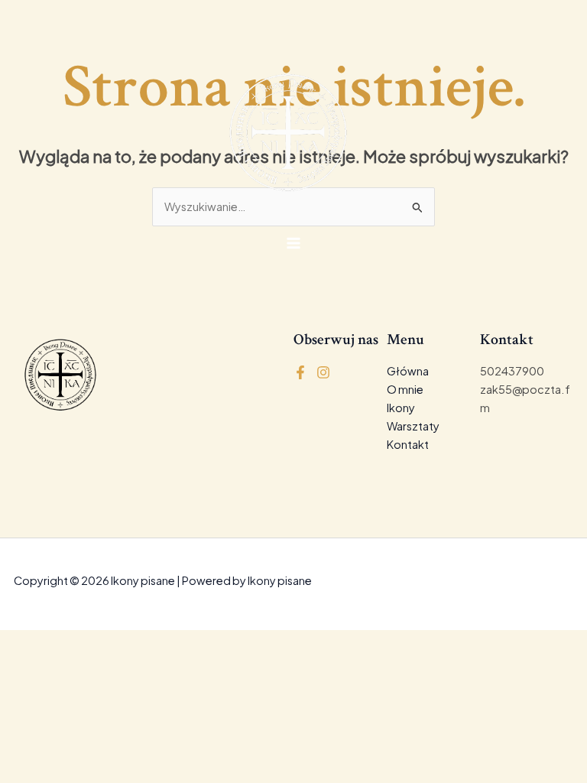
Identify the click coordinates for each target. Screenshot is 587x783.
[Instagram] (323, 372)
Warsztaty (413, 426)
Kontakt (408, 444)
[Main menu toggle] (293, 242)
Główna (408, 371)
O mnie (405, 389)
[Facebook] (300, 372)
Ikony (401, 407)
